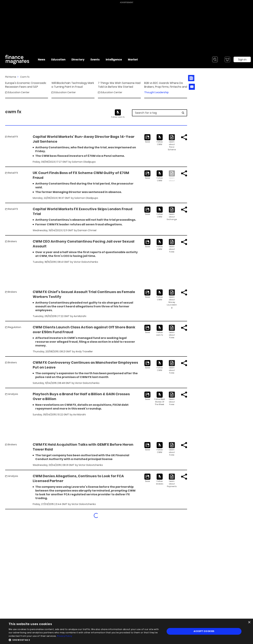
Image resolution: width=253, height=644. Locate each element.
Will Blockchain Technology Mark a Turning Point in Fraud (72, 85)
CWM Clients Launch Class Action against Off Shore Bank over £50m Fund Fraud (84, 329)
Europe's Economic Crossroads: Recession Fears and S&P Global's (25, 85)
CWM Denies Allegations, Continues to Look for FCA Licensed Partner (78, 478)
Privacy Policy (64, 636)
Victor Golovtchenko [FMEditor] (86, 262)
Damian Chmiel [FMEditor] (86, 230)
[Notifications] (227, 59)
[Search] (215, 59)
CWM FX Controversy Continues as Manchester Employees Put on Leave (85, 365)
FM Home (10, 77)
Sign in (242, 60)
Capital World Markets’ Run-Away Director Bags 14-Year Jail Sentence (83, 139)
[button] (85, 639)
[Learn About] (172, 142)
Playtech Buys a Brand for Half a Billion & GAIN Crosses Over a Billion (81, 396)
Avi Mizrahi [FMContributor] (80, 316)
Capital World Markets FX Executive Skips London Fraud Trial (82, 211)
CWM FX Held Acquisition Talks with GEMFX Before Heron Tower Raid (83, 447)
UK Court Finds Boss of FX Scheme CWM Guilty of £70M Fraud (81, 175)
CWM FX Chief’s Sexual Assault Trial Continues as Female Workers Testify (84, 294)
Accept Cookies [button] (204, 631)
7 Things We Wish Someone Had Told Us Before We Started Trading (119, 85)
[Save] (147, 138)
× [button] (249, 622)
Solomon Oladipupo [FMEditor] (84, 161)
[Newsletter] (192, 78)
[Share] (184, 137)
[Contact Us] (192, 87)
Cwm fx (24, 77)
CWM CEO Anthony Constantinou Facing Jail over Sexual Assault (83, 244)
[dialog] (126, 631)
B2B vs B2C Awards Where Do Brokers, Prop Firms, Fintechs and (165, 85)
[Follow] (160, 140)
